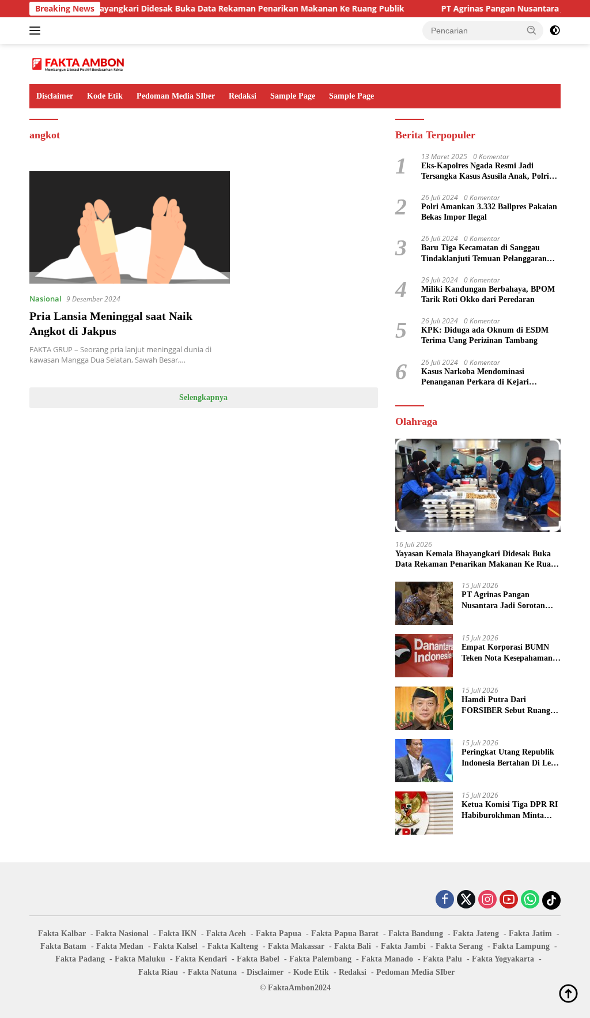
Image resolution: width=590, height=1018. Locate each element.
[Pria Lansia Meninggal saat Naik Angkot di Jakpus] (129, 227)
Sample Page (292, 96)
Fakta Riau (158, 972)
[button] (531, 30)
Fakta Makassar (296, 946)
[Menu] (37, 30)
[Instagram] (487, 900)
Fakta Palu (442, 959)
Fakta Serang (459, 946)
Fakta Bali (352, 946)
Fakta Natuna (212, 972)
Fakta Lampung (521, 946)
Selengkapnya (203, 397)
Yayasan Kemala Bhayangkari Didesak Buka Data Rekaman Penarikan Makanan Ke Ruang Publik (191, 8)
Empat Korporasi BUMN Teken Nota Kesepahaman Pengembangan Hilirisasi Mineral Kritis (507, 653)
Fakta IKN (177, 933)
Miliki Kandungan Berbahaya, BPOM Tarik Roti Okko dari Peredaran (488, 294)
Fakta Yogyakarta (503, 959)
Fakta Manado (387, 959)
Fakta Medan (119, 946)
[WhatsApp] (530, 900)
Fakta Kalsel (175, 946)
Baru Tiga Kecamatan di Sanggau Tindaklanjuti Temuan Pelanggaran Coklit (484, 253)
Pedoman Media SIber (176, 96)
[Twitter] (466, 900)
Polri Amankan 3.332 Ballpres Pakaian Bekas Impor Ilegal (489, 211)
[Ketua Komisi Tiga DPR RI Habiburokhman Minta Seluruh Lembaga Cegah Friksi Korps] (424, 813)
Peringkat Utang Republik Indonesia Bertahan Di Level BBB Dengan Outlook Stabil (511, 758)
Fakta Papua (278, 933)
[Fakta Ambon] (78, 63)
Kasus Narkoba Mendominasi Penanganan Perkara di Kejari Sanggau (475, 377)
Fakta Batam (63, 946)
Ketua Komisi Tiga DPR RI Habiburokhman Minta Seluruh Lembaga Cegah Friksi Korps (510, 810)
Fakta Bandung (415, 933)
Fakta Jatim (530, 933)
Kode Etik (105, 96)
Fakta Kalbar (62, 933)
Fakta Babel (258, 959)
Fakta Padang (80, 959)
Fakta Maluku (140, 959)
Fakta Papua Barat (345, 933)
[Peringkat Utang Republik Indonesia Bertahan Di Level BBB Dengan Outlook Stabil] (424, 760)
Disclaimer (54, 96)
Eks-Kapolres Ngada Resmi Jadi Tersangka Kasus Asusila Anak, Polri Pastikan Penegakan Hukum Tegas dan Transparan (489, 171)
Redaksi (242, 96)
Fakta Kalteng (232, 946)
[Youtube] (509, 900)
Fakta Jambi (403, 946)
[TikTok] (551, 900)
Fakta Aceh (226, 933)
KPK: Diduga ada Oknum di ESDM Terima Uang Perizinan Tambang (485, 335)
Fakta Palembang (320, 959)
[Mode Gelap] (555, 30)
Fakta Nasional (122, 933)
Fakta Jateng (476, 933)
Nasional (45, 298)
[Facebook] (445, 900)
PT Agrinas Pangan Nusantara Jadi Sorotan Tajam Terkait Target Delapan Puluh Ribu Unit (506, 600)
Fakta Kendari (201, 959)
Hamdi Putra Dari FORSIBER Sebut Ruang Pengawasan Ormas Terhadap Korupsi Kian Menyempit (506, 705)
